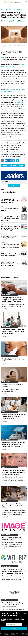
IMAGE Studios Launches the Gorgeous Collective (11, 538)
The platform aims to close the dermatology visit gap (11, 390)
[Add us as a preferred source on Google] (17, 160)
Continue (14, 628)
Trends (2, 197)
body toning (15, 152)
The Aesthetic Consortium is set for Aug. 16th (13, 610)
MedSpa (4, 500)
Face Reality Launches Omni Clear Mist (13, 360)
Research (3, 242)
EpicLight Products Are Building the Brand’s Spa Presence (10, 254)
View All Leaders (14, 186)
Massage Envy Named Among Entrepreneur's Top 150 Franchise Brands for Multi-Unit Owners (12, 299)
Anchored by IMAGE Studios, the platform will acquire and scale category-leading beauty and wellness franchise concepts (12, 544)
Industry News (17, 9)
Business (8, 9)
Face (2, 251)
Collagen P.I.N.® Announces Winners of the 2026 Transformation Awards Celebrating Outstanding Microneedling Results (13, 472)
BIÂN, (3, 57)
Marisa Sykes (11, 21)
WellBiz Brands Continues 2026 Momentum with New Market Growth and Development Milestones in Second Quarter (14, 571)
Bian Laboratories (20, 21)
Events (4, 599)
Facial (3, 467)
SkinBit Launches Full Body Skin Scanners (12, 386)
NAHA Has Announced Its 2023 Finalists (10, 209)
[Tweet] (13, 160)
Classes (4, 411)
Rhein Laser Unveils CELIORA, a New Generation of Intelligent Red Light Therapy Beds (10, 228)
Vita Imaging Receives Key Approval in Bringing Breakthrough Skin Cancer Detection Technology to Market (13, 444)
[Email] (2, 160)
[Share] (6, 160)
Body (2, 224)
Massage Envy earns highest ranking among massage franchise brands (13, 305)
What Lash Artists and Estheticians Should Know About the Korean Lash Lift (10, 200)
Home (2, 9)
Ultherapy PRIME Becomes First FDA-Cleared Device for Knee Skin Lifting (10, 218)
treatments (4, 81)
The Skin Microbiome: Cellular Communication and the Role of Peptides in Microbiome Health (10, 246)
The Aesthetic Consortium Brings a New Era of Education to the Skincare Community (13, 605)
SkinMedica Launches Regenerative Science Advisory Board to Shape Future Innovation (10, 263)
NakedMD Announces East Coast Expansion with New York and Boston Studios (14, 506)
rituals (16, 137)
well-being (18, 126)
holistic (21, 106)
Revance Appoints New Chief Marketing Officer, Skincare (9, 237)
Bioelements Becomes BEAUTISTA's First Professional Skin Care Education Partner (13, 416)
